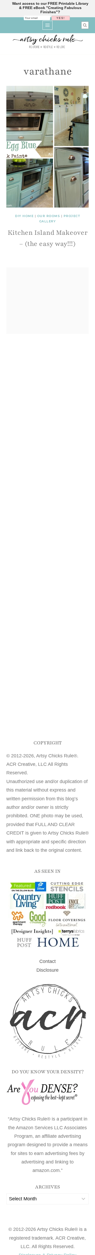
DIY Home (24, 216)
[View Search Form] (85, 25)
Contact (47, 961)
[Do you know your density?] (47, 1092)
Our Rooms (48, 216)
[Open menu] (47, 25)
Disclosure (47, 970)
